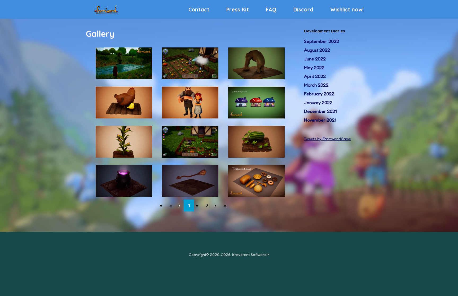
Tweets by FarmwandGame (327, 138)
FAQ (271, 9)
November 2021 (320, 120)
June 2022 (315, 58)
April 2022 (315, 76)
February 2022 (319, 93)
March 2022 (316, 85)
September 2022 (321, 41)
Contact (198, 9)
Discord (303, 9)
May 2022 (314, 67)
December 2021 (320, 111)
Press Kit (237, 9)
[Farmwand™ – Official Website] (106, 9)
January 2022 (318, 102)
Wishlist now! (347, 9)
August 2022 (317, 50)
